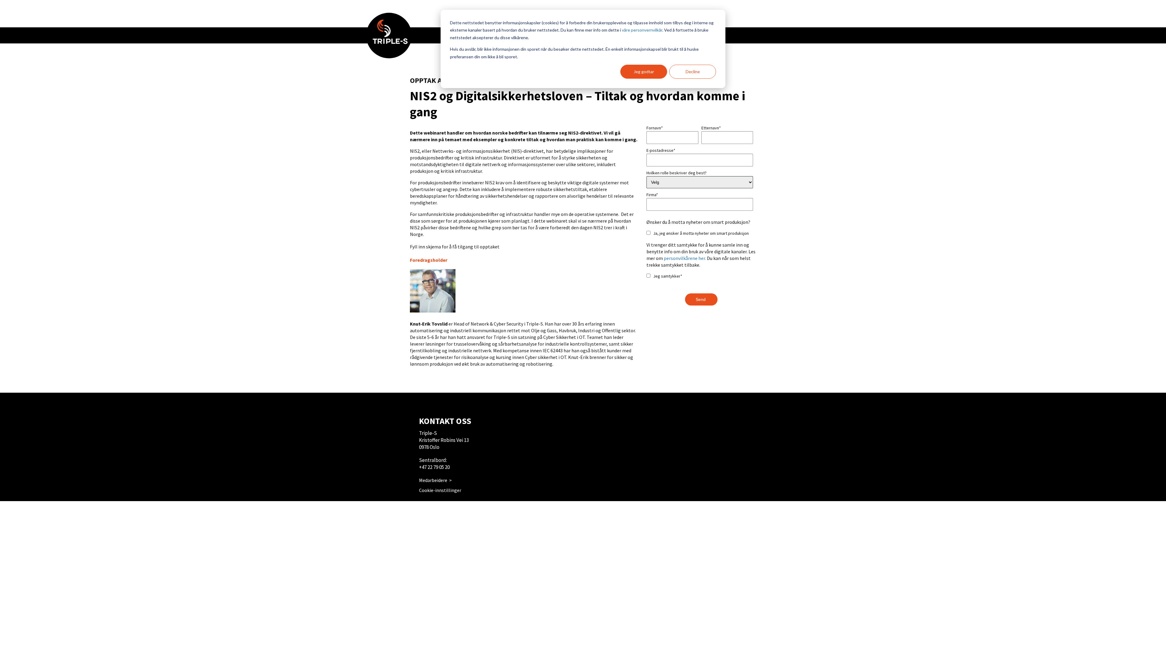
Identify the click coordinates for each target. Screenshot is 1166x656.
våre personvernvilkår (642, 29)
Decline (693, 71)
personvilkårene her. (685, 258)
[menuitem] (389, 35)
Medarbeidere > (435, 480)
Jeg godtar (644, 71)
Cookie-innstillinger (440, 490)
